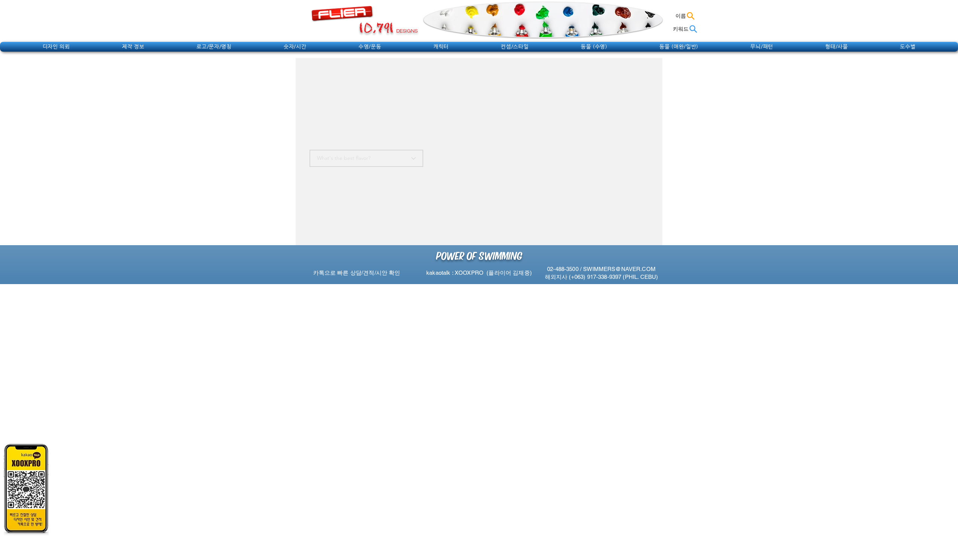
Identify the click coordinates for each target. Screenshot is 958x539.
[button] (56, 46)
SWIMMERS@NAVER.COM (619, 269)
